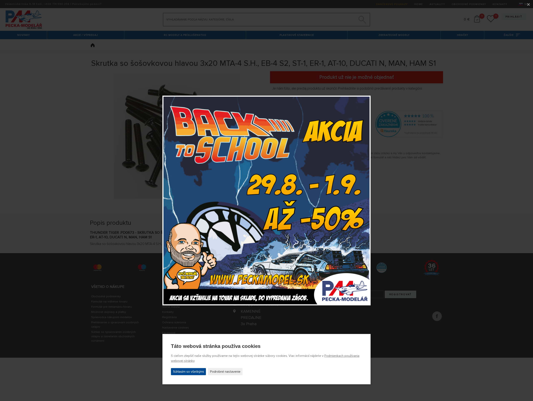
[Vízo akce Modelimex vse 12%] (266, 201)
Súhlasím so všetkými (188, 372)
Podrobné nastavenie (225, 372)
